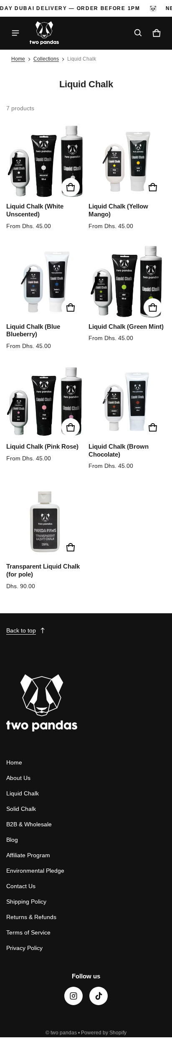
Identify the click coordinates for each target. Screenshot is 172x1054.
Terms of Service (28, 932)
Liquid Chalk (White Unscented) (34, 210)
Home (18, 59)
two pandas (64, 1033)
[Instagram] (73, 996)
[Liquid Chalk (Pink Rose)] (44, 401)
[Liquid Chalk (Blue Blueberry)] (44, 281)
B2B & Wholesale (29, 824)
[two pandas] (44, 33)
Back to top (21, 630)
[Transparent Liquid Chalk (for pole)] (44, 521)
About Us (18, 778)
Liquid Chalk (22, 793)
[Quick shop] (70, 187)
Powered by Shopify (103, 1033)
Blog (12, 839)
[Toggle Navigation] (15, 33)
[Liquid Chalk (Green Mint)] (127, 281)
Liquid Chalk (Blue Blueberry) (33, 330)
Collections (46, 59)
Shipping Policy (26, 901)
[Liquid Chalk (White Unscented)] (44, 161)
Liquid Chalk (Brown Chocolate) (119, 450)
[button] (138, 33)
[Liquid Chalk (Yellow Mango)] (127, 161)
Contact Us (20, 886)
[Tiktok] (98, 996)
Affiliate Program (28, 855)
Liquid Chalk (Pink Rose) (42, 446)
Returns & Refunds (31, 917)
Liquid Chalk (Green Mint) (126, 326)
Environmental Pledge (35, 870)
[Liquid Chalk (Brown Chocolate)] (127, 401)
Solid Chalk (21, 808)
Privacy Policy (24, 948)
